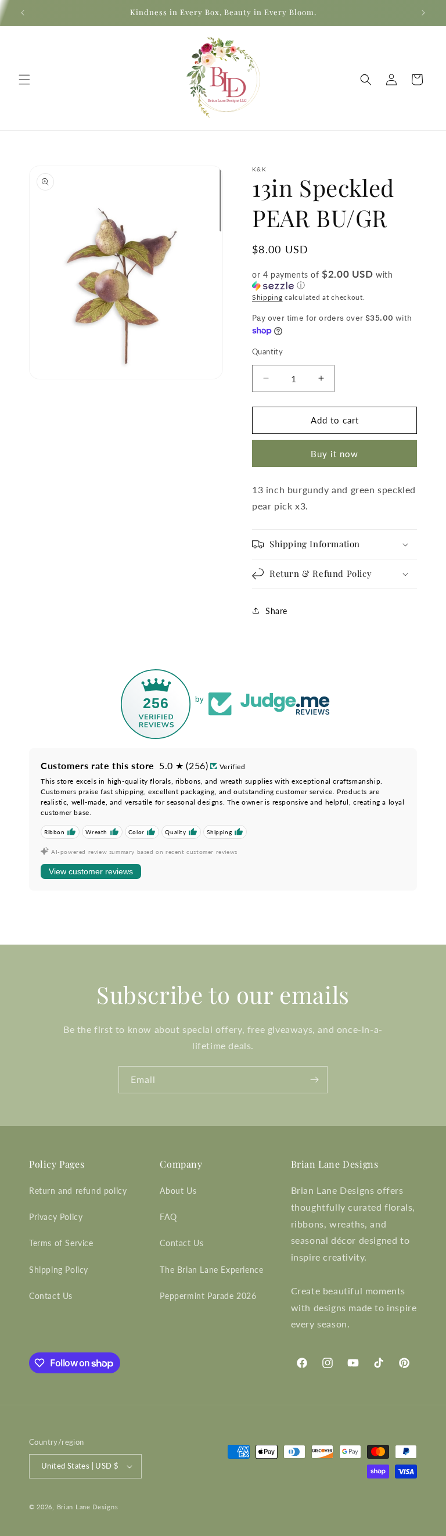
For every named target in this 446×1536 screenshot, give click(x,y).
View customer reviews (91, 871)
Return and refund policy (78, 1191)
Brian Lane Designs (87, 1506)
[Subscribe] (314, 1079)
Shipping (267, 297)
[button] (24, 79)
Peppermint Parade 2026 (208, 1296)
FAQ (168, 1217)
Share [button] (276, 611)
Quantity (267, 351)
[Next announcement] (423, 13)
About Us (178, 1191)
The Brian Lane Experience (211, 1270)
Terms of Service (61, 1243)
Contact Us (51, 1296)
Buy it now (334, 453)
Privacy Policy (55, 1217)
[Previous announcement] (22, 13)
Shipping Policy (58, 1270)
